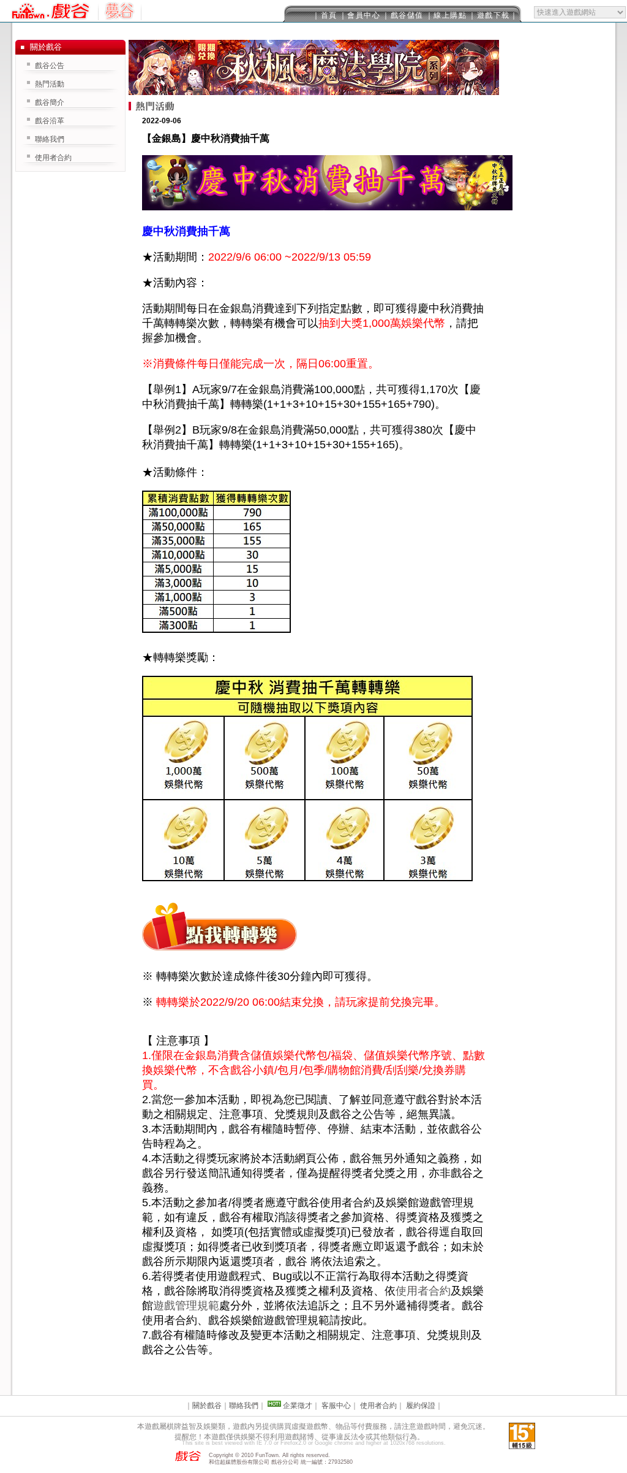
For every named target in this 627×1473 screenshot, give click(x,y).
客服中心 (336, 1405)
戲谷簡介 (49, 102)
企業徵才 (297, 1405)
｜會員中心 (360, 15)
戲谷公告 (49, 65)
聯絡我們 (49, 139)
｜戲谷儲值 (403, 15)
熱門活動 (49, 84)
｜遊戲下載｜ (493, 15)
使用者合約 (423, 1291)
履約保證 (420, 1405)
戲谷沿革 (49, 121)
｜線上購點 (446, 15)
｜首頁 (324, 15)
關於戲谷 (207, 1405)
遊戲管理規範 (186, 1305)
